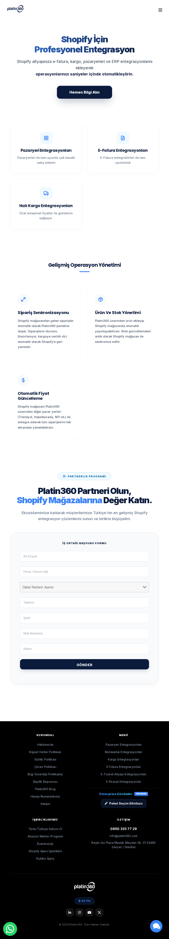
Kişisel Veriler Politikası (45, 752)
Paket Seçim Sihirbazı (126, 803)
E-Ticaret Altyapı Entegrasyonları (124, 774)
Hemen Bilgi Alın (84, 92)
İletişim (45, 804)
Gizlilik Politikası (45, 759)
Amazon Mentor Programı (45, 836)
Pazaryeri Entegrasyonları (124, 744)
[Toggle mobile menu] (160, 10)
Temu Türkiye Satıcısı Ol (45, 829)
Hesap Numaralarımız (45, 796)
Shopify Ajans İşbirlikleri (45, 851)
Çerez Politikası (45, 767)
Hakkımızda (45, 744)
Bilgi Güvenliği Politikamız (45, 774)
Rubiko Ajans (45, 858)
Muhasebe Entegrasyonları (123, 752)
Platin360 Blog (45, 789)
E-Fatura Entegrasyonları (124, 767)
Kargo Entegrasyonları (123, 759)
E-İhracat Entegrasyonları (123, 781)
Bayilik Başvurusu (45, 781)
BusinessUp (45, 843)
